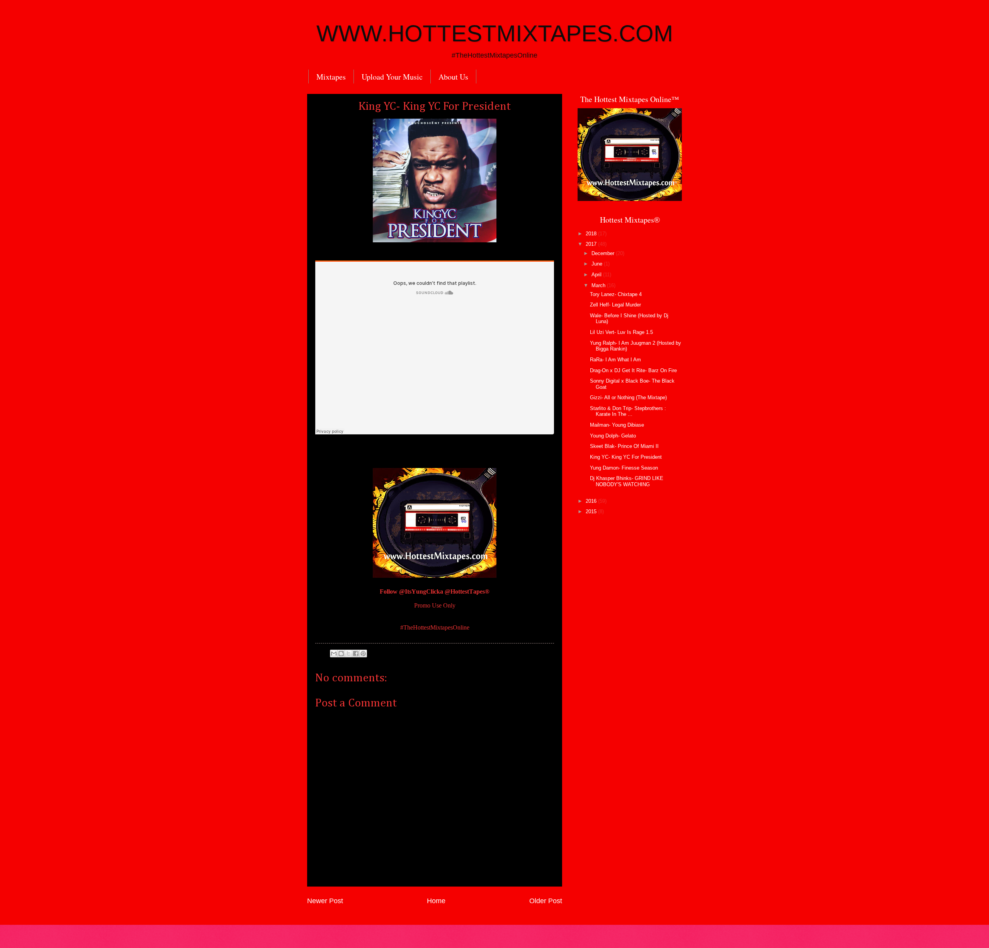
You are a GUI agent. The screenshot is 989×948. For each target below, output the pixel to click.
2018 (592, 234)
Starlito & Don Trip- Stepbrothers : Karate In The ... (628, 411)
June (597, 264)
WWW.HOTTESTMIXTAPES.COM (494, 33)
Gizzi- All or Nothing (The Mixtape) (628, 397)
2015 (592, 511)
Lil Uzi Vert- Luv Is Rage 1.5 (621, 332)
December (603, 253)
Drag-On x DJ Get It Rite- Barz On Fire (633, 370)
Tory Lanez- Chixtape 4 (616, 294)
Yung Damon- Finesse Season (624, 468)
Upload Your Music (392, 76)
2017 (592, 244)
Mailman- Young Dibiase (617, 425)
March (599, 285)
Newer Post (325, 901)
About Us (453, 76)
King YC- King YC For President (626, 457)
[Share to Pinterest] (363, 653)
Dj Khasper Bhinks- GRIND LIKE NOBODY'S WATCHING (626, 481)
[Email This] (334, 653)
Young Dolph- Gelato (613, 436)
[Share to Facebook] (356, 653)
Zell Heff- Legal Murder (615, 305)
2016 (592, 501)
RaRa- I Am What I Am (615, 360)
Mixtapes (331, 76)
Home (436, 901)
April (597, 274)
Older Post (545, 901)
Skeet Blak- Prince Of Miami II (624, 446)
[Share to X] (348, 653)
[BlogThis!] (341, 653)
